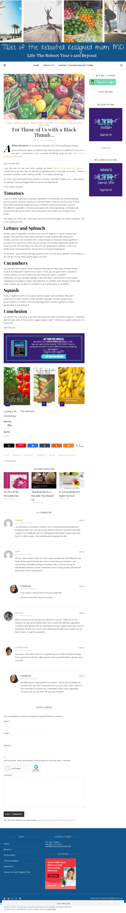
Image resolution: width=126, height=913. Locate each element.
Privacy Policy (9, 855)
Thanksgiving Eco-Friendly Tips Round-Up (43, 495)
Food (9, 123)
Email (7, 733)
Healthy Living (21, 123)
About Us (49, 65)
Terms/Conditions (11, 860)
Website (7, 745)
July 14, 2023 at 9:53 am (29, 678)
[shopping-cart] (20, 898)
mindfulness (41, 455)
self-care (60, 123)
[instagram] (12, 898)
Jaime (17, 551)
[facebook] (5, 898)
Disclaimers (8, 866)
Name (7, 721)
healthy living (28, 455)
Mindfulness (37, 123)
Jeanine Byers (21, 647)
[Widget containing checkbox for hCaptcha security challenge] (22, 768)
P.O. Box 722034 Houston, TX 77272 (53, 843)
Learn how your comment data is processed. (56, 820)
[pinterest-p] (16, 898)
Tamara (19, 520)
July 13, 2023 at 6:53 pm (23, 650)
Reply (82, 520)
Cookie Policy (51, 909)
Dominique (11, 461)
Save (21, 445)
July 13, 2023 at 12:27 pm (23, 616)
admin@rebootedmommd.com (58, 846)
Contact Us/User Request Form (75, 65)
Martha (19, 613)
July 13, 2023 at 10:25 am (23, 523)
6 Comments (50, 140)
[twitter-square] (8, 898)
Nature (49, 123)
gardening (16, 455)
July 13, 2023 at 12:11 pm (29, 589)
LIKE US (105, 148)
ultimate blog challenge (67, 455)
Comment (8, 775)
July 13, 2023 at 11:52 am (23, 554)
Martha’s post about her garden (68, 168)
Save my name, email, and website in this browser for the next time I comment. (37, 760)
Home (36, 65)
